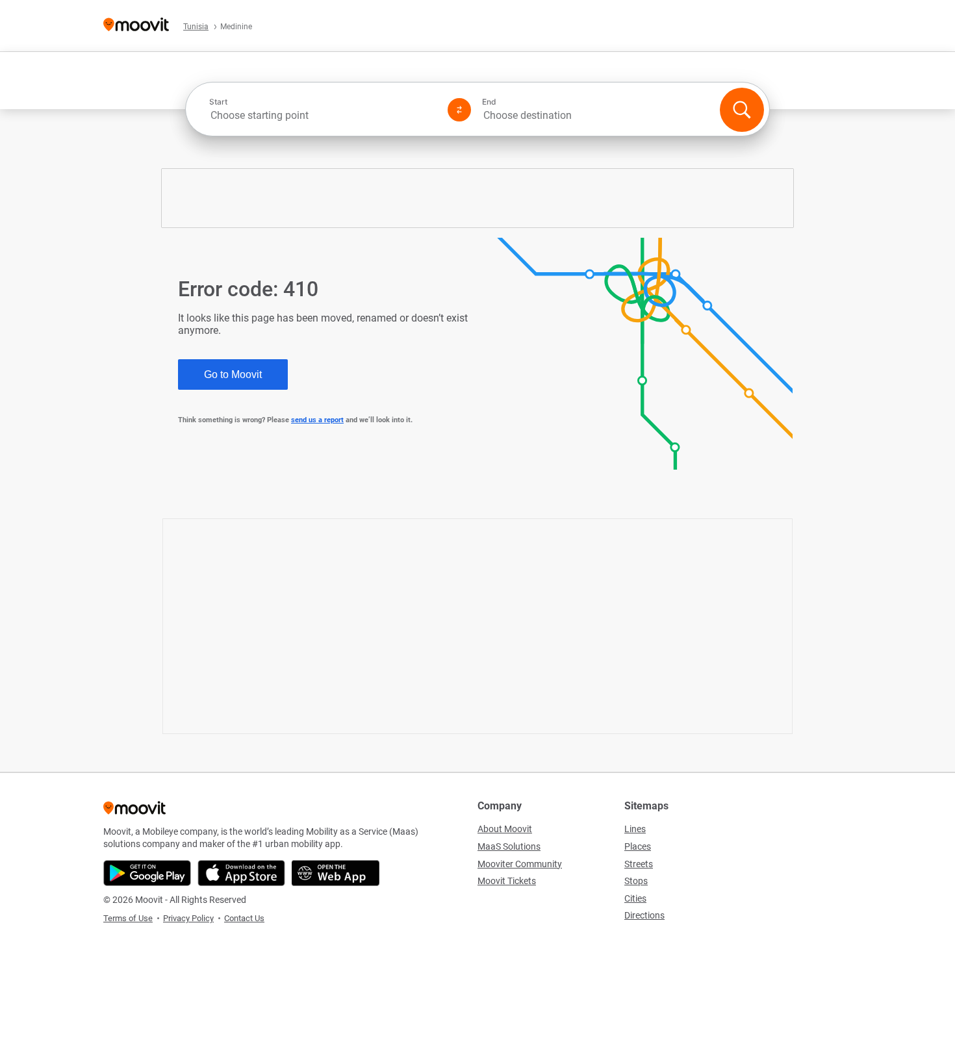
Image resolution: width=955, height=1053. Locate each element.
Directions (644, 915)
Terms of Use (128, 918)
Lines (635, 829)
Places (637, 846)
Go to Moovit (233, 374)
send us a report (317, 420)
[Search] (742, 110)
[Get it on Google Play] (147, 873)
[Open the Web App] (335, 873)
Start (218, 102)
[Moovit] (136, 26)
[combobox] (323, 115)
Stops (636, 881)
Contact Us (244, 918)
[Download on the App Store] (241, 873)
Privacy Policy (188, 918)
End (489, 102)
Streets (638, 864)
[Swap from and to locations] (459, 109)
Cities (635, 898)
